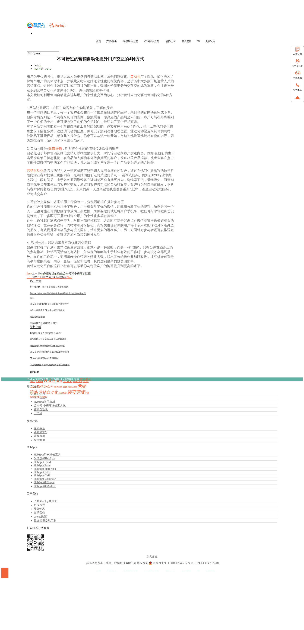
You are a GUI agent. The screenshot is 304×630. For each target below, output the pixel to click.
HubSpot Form (42, 465)
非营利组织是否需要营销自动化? (45, 333)
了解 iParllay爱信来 (45, 501)
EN (198, 41)
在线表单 (39, 436)
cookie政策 (40, 516)
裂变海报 (39, 439)
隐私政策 (152, 556)
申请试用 (297, 54)
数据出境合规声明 (45, 520)
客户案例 (186, 41)
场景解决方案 (130, 41)
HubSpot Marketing (45, 468)
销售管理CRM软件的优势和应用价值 (47, 345)
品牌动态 (39, 508)
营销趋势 (63, 393)
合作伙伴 (39, 504)
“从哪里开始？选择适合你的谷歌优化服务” (50, 364)
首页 (98, 41)
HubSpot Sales (42, 472)
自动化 (135, 76)
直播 (65, 387)
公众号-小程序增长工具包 (50, 405)
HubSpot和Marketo (45, 486)
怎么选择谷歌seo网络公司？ (43, 323)
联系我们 (85, 379)
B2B (32, 381)
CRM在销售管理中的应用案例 (44, 358)
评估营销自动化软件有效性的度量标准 (48, 339)
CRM (39, 381)
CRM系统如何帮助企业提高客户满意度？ (49, 304)
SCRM (67, 381)
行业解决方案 (151, 41)
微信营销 (55, 148)
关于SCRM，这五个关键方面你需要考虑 (49, 287)
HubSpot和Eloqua (44, 482)
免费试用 (210, 41)
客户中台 (39, 393)
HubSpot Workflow (45, 478)
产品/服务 (111, 41)
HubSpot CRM (42, 462)
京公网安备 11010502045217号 (171, 562)
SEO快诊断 (297, 66)
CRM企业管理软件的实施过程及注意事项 (49, 352)
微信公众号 (45, 386)
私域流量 (72, 387)
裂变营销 (76, 392)
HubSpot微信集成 (44, 401)
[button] (35, 281)
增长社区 (170, 41)
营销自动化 (35, 171)
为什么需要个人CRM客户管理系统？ (47, 310)
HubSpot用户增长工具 (47, 454)
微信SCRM (40, 397)
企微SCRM (40, 432)
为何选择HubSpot (44, 458)
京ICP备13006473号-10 (205, 562)
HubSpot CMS (42, 475)
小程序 (77, 381)
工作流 (38, 413)
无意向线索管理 (37, 316)
